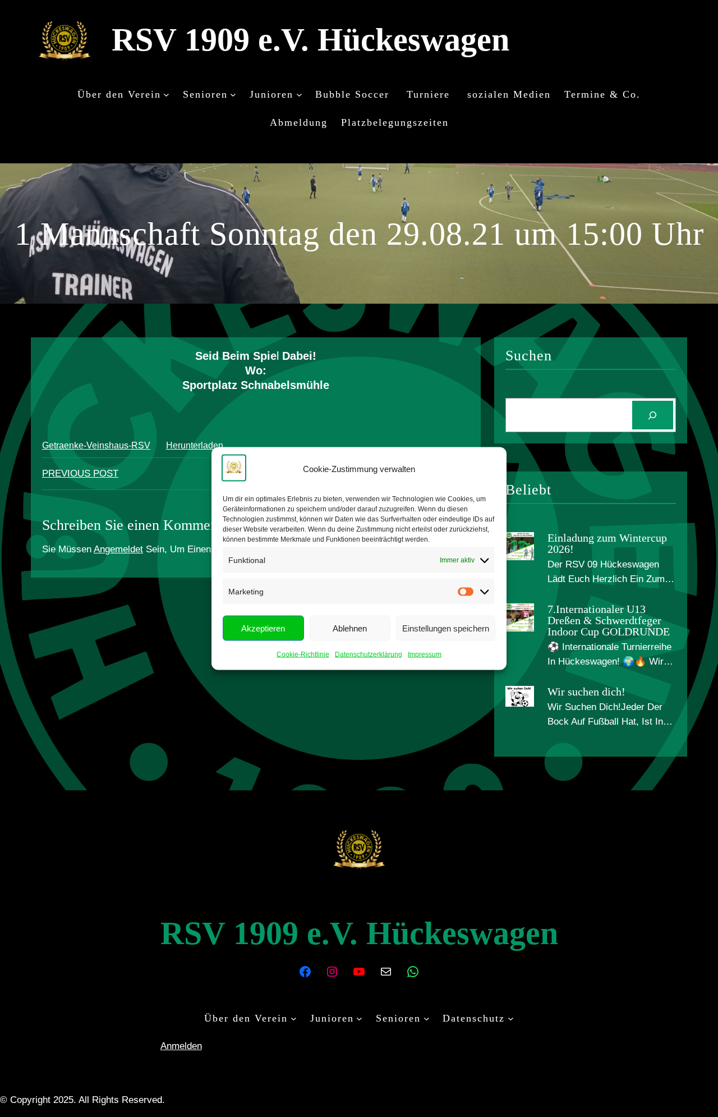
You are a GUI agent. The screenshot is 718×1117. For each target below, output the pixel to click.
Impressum (424, 654)
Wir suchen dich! (586, 691)
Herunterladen (194, 445)
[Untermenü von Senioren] (233, 94)
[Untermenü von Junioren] (299, 94)
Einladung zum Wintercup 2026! (607, 543)
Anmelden (181, 1046)
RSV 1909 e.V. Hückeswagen (310, 39)
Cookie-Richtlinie (303, 654)
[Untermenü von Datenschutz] (511, 1018)
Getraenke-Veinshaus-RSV (96, 445)
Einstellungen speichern (445, 628)
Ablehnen (350, 628)
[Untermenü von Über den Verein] (166, 94)
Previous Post (80, 473)
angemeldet (118, 549)
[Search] (652, 415)
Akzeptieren (263, 628)
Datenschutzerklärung (368, 654)
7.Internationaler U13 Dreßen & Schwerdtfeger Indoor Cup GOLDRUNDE (608, 620)
